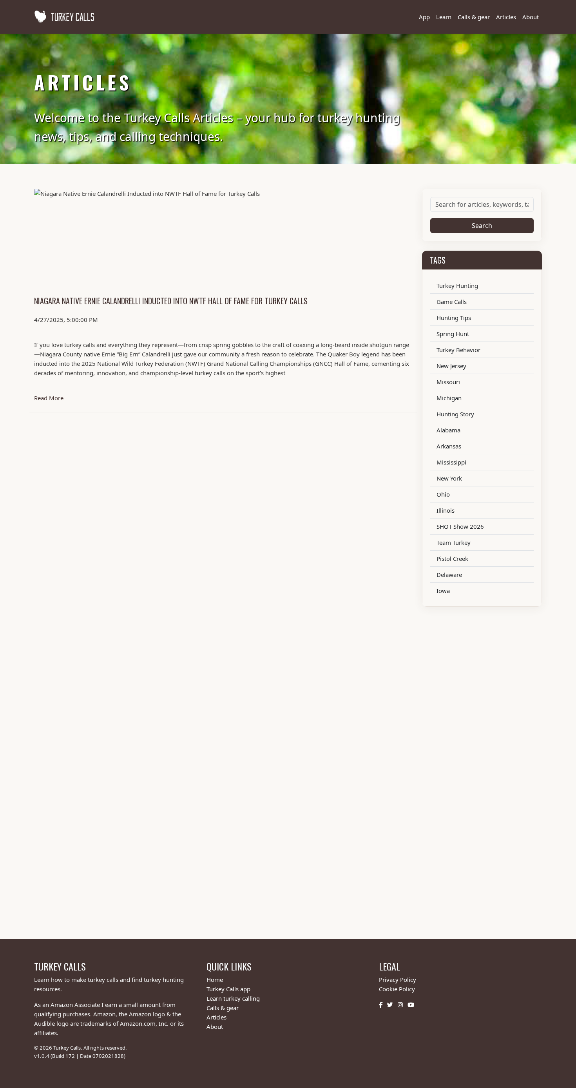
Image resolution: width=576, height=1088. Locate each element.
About (530, 17)
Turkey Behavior (458, 350)
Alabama (448, 430)
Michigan (449, 398)
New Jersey (451, 366)
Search (482, 225)
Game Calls (452, 301)
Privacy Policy (397, 979)
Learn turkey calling (233, 998)
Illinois (446, 510)
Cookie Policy (397, 989)
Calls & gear (474, 17)
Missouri (448, 382)
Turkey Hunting (457, 285)
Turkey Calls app (228, 989)
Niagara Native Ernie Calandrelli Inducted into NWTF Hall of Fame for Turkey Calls (171, 301)
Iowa (443, 591)
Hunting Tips (454, 318)
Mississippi (451, 462)
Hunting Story (455, 414)
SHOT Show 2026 (460, 526)
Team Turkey (454, 542)
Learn (443, 17)
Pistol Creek (452, 558)
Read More (160, 398)
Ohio (443, 494)
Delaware (449, 574)
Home (214, 979)
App (424, 17)
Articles (506, 17)
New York (449, 478)
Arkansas (449, 446)
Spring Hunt (453, 334)
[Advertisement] (269, 762)
